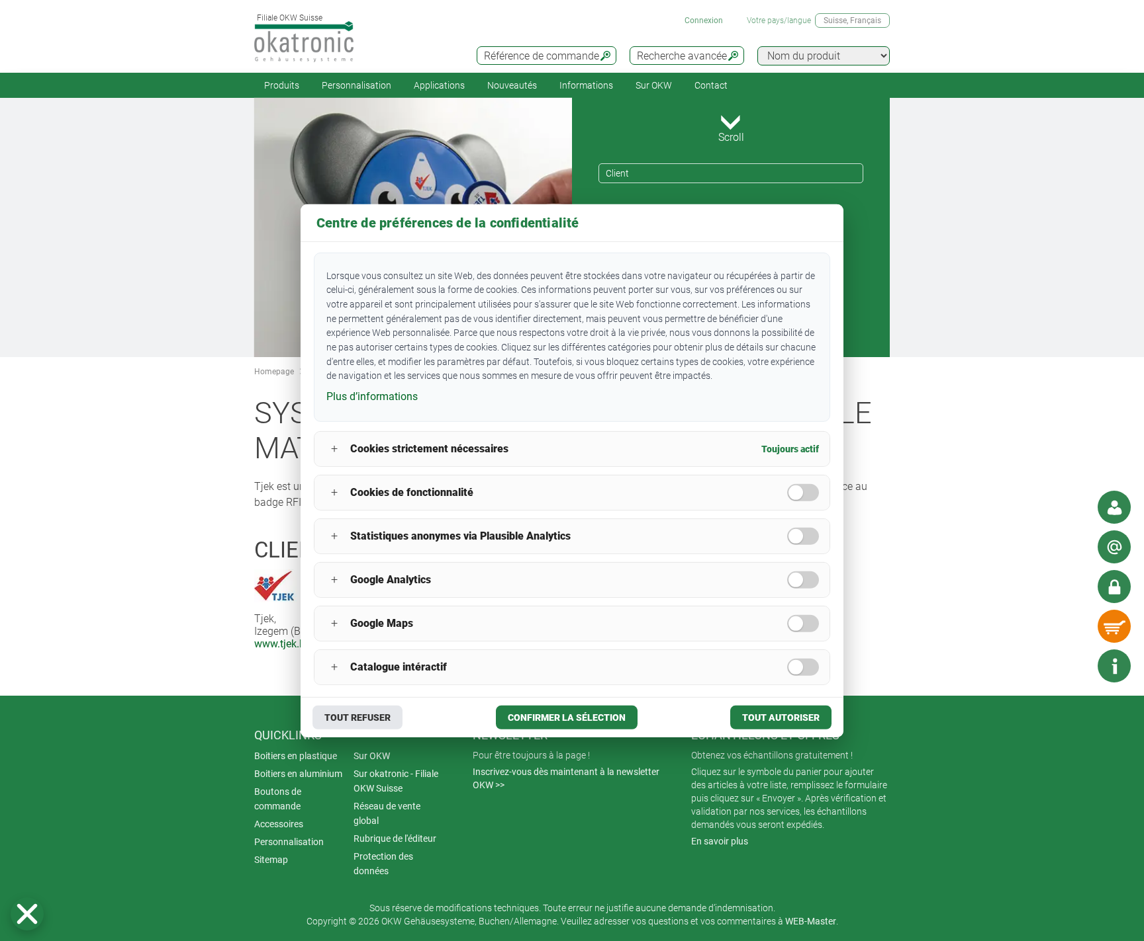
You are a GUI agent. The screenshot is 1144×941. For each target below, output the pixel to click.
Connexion (704, 20)
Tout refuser (357, 717)
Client (617, 173)
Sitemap (271, 859)
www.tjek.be (282, 643)
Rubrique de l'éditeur (395, 838)
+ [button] (334, 449)
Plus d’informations (372, 396)
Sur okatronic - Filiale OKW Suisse (396, 781)
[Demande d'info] (1114, 546)
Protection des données (383, 863)
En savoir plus (719, 841)
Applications (439, 85)
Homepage (274, 371)
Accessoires (278, 824)
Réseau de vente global (387, 813)
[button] (27, 913)
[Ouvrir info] (1114, 665)
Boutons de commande (277, 798)
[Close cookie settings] (27, 913)
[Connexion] (1114, 586)
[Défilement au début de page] (1074, 665)
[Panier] (1114, 626)
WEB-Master (810, 921)
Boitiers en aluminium (298, 773)
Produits (281, 85)
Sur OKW (654, 85)
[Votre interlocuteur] (1114, 507)
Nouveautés (512, 85)
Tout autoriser (781, 717)
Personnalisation (356, 85)
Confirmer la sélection (567, 717)
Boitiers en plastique (295, 756)
